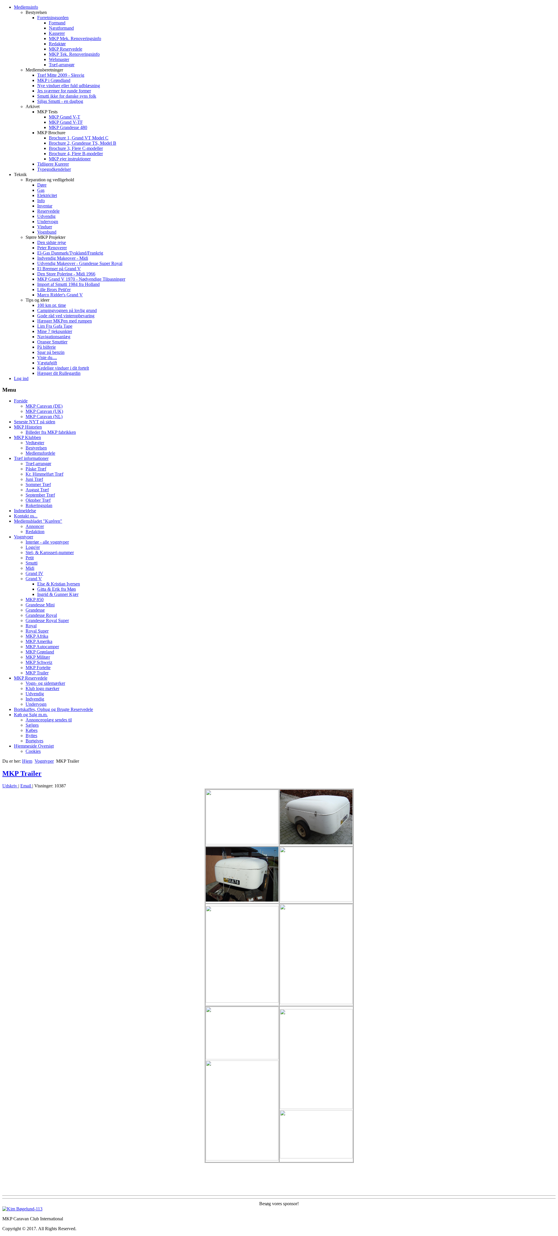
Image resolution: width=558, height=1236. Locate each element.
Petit (30, 557)
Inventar (44, 205)
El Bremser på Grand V (59, 268)
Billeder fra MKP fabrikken (51, 432)
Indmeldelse (25, 510)
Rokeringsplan (39, 505)
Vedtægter (35, 442)
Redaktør (57, 43)
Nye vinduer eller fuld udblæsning (68, 85)
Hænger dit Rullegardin (59, 373)
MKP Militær (38, 657)
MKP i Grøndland (53, 80)
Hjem (27, 761)
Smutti (31, 562)
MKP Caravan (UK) (44, 411)
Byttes (31, 735)
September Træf (40, 494)
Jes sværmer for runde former (64, 90)
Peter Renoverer (52, 247)
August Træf (37, 489)
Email (26, 785)
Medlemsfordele (40, 453)
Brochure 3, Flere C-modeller (76, 148)
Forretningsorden (53, 17)
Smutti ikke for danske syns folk (66, 96)
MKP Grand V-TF (66, 122)
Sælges (32, 725)
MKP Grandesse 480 (68, 127)
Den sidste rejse (51, 242)
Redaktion (35, 531)
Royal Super (37, 630)
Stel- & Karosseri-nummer (50, 552)
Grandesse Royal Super (47, 620)
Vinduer (44, 226)
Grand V (34, 578)
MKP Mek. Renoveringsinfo (75, 38)
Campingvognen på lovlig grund (67, 310)
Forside (21, 400)
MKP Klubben (27, 437)
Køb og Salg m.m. (31, 714)
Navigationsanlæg (53, 336)
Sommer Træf (38, 484)
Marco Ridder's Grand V (60, 294)
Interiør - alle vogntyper (47, 542)
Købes (31, 730)
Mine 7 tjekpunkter (54, 331)
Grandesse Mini (40, 604)
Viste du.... (47, 357)
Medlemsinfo (26, 7)
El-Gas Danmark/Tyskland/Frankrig (70, 252)
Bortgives (34, 740)
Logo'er (33, 547)
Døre (41, 184)
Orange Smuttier (52, 341)
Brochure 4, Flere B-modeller (76, 153)
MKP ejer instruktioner (70, 158)
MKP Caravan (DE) (44, 406)
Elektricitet (47, 195)
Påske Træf (36, 468)
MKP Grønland (40, 651)
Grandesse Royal (41, 615)
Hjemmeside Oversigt (34, 746)
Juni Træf (34, 479)
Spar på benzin (51, 352)
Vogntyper (23, 536)
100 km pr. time (51, 305)
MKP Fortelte (38, 667)
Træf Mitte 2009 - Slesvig (60, 75)
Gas (40, 190)
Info (41, 200)
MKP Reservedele (65, 48)
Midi (30, 568)
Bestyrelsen (36, 447)
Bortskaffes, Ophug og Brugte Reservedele (53, 709)
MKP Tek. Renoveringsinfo (74, 54)
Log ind (21, 378)
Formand (57, 22)
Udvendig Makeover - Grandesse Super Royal (79, 263)
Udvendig (46, 216)
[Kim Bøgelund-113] (22, 1208)
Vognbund (46, 232)
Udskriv (10, 785)
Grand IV (34, 573)
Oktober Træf (38, 500)
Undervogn (47, 221)
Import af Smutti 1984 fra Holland (68, 284)
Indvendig (35, 698)
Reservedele (48, 211)
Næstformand (61, 28)
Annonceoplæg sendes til (49, 719)
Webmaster (59, 59)
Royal (31, 625)
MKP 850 (35, 599)
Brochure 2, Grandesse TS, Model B (82, 143)
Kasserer (57, 33)
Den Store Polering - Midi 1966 (66, 273)
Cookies (33, 751)
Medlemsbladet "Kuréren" (38, 521)
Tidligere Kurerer (53, 164)
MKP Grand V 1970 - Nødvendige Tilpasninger (81, 279)
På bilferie (46, 347)
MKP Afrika (37, 636)
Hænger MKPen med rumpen (64, 320)
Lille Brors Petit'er (54, 289)
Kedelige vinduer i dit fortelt (63, 368)
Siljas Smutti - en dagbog (60, 101)
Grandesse (35, 610)
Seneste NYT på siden (34, 421)
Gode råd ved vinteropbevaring (65, 315)
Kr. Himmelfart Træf (44, 474)
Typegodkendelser (54, 169)
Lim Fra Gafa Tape (54, 326)
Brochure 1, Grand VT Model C (78, 137)
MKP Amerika (39, 641)
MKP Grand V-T (64, 116)
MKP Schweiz (39, 662)
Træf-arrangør (61, 64)
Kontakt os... (25, 515)
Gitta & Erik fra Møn (56, 589)
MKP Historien (28, 426)
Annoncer (35, 526)
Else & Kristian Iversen (58, 583)
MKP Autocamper (42, 646)
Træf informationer (31, 458)
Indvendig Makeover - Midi (62, 258)
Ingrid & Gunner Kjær (57, 594)
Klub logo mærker (42, 688)
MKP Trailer (37, 672)
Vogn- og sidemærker (45, 683)
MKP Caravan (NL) (44, 416)
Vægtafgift (47, 362)
